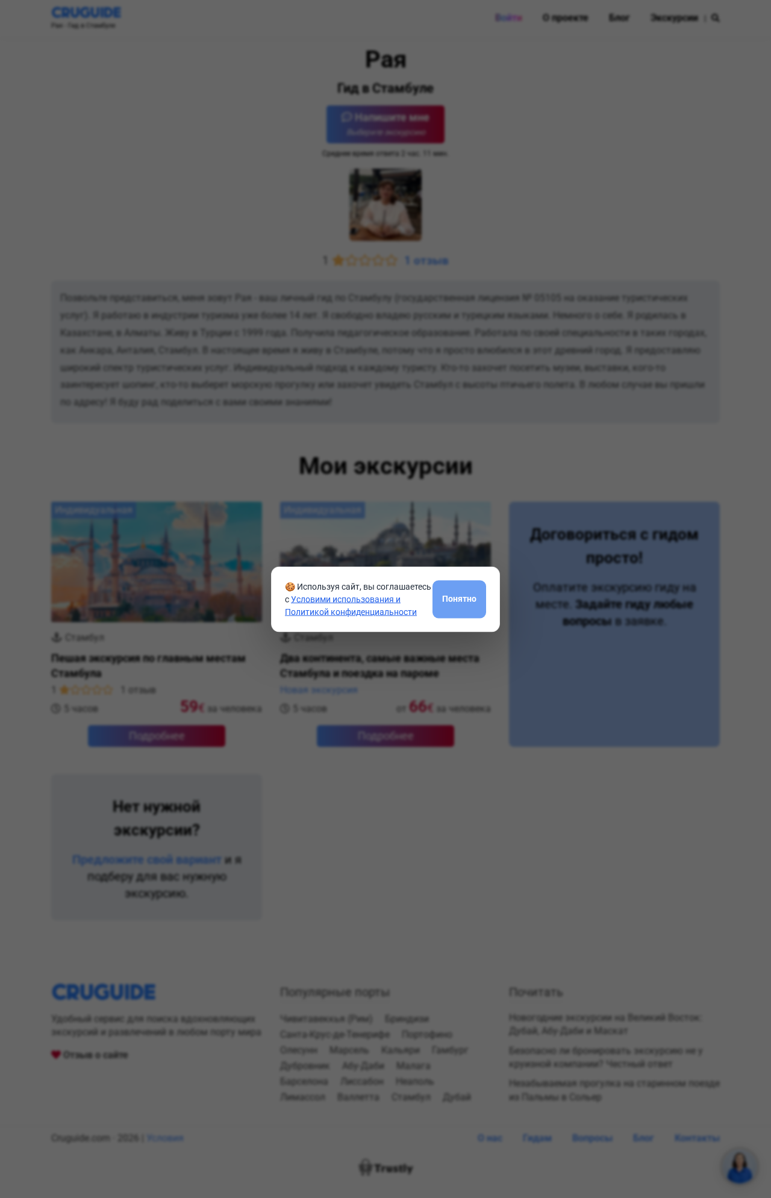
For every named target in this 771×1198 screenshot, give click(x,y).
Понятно (459, 599)
